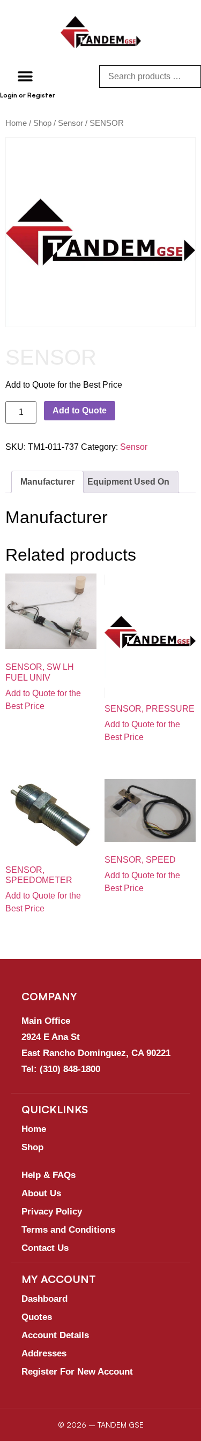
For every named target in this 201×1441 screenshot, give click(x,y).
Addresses (43, 1353)
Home (16, 123)
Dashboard (44, 1299)
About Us (41, 1193)
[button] (25, 76)
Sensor (70, 123)
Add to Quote (80, 410)
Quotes (36, 1317)
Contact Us (45, 1248)
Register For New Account (77, 1372)
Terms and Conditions (68, 1230)
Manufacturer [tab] (47, 481)
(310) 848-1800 (70, 1069)
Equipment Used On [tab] (128, 481)
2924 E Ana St (50, 1037)
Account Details (55, 1335)
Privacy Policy (51, 1211)
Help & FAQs (48, 1175)
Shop (42, 123)
